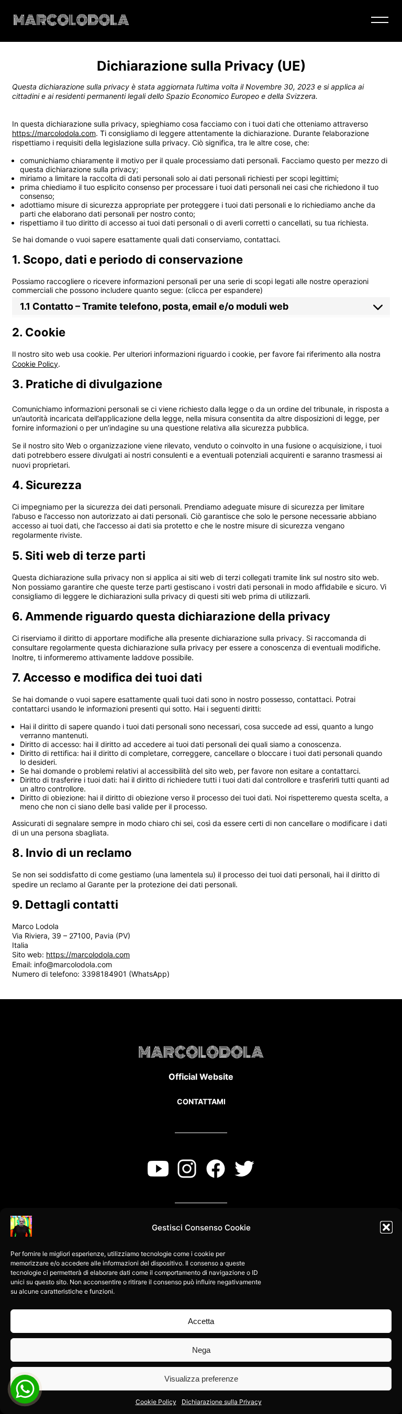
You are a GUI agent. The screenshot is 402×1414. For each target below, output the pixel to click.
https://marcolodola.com (54, 133)
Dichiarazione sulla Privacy (222, 1402)
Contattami (201, 1101)
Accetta (201, 1321)
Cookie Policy (156, 1402)
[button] (386, 1227)
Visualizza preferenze (201, 1378)
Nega (201, 1349)
